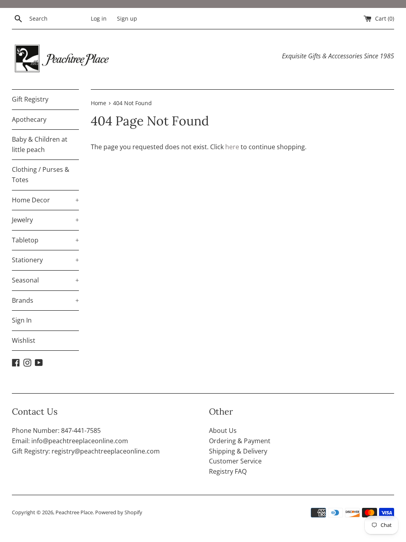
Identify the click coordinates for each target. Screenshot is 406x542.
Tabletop (45, 240)
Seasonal (45, 280)
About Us (223, 430)
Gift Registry (30, 99)
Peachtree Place (74, 512)
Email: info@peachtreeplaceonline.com (70, 440)
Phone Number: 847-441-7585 (56, 430)
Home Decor (45, 200)
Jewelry (45, 219)
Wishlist (23, 340)
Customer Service (235, 461)
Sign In (22, 320)
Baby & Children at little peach (39, 144)
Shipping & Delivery (238, 451)
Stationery (45, 260)
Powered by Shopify (118, 512)
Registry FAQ (228, 471)
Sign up (127, 18)
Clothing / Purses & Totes (40, 174)
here (232, 146)
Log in (99, 18)
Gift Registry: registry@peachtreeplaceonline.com (86, 451)
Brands (45, 300)
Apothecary (29, 119)
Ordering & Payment (239, 440)
